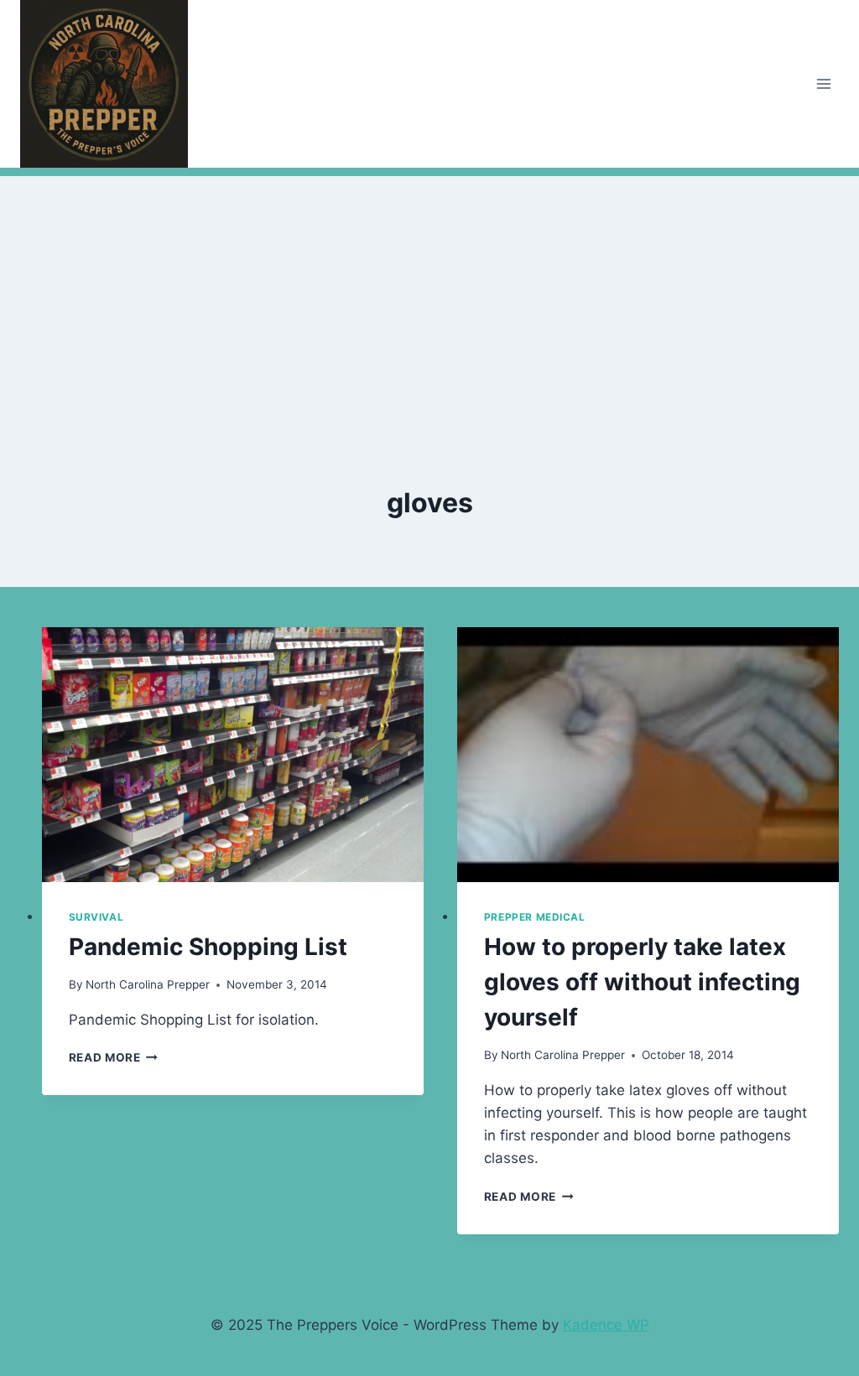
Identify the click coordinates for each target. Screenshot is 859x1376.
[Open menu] (823, 83)
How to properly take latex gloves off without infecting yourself (642, 981)
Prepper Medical (535, 917)
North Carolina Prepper (148, 984)
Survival (96, 917)
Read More (114, 1057)
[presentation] (233, 754)
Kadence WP (606, 1324)
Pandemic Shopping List (208, 946)
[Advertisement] (429, 293)
